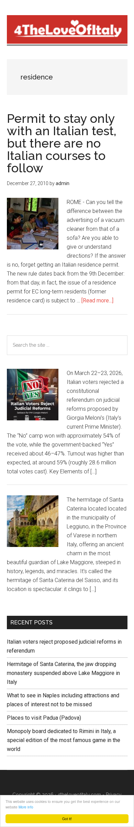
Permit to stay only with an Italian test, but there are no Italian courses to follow (61, 143)
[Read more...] (97, 300)
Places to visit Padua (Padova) (44, 718)
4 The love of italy (67, 29)
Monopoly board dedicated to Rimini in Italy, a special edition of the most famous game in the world (63, 740)
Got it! (67, 818)
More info (26, 806)
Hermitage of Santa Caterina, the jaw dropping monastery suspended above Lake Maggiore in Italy (63, 673)
